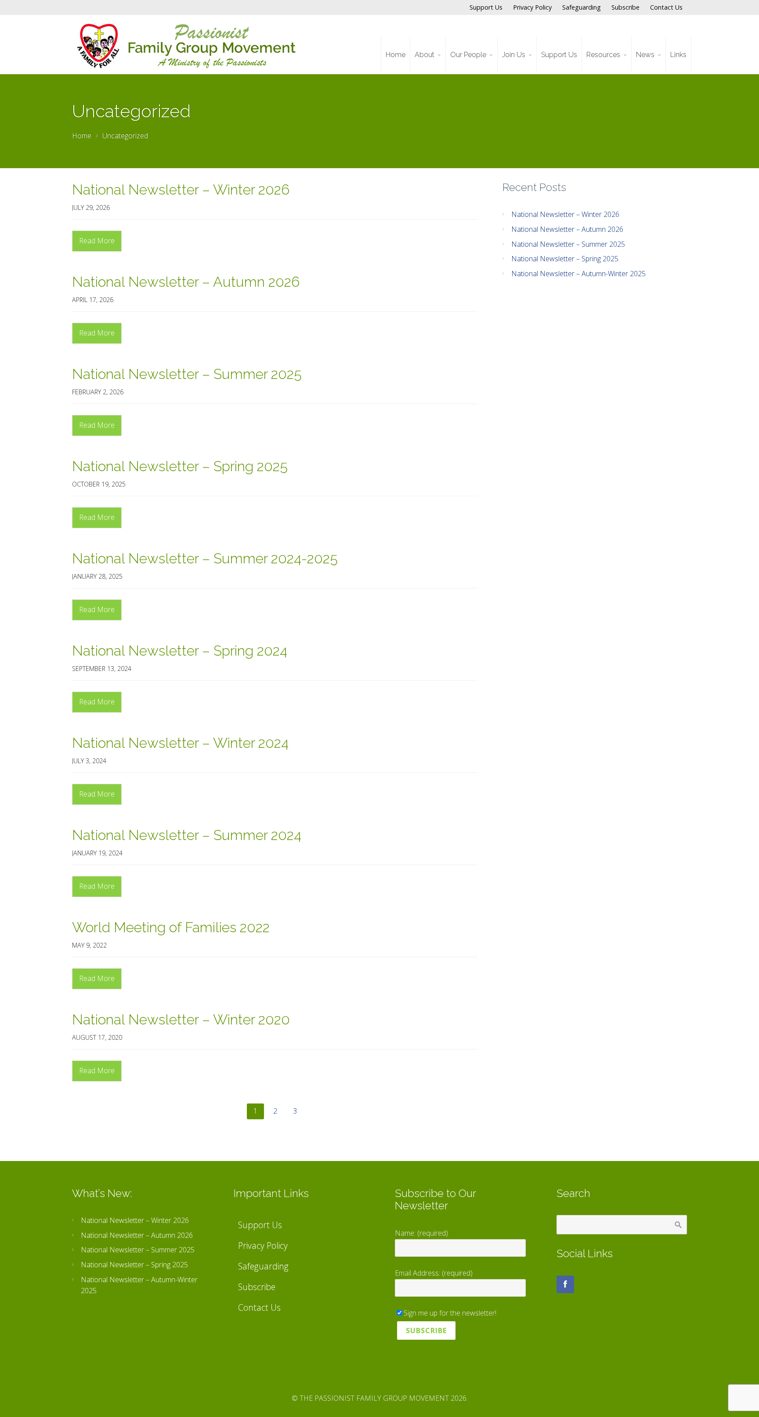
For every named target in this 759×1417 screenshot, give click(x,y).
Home (81, 136)
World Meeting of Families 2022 (171, 927)
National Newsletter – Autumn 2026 (186, 282)
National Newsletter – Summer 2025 (187, 374)
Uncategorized (125, 136)
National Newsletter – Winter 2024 (180, 743)
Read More (97, 240)
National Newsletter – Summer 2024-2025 (205, 558)
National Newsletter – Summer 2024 (186, 835)
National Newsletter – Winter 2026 (180, 189)
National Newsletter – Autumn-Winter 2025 (578, 273)
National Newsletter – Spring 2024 (179, 650)
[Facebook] (565, 1284)
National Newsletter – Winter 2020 (181, 1019)
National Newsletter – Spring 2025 (180, 466)
